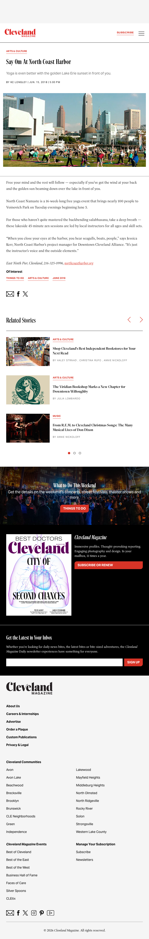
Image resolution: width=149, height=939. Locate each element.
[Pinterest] (42, 913)
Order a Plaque (17, 729)
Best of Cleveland (18, 852)
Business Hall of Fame (21, 875)
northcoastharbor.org (78, 263)
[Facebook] (18, 913)
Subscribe (125, 32)
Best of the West (18, 867)
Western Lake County (91, 832)
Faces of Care (16, 883)
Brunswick (13, 809)
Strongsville (84, 824)
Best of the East (17, 860)
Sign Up (133, 662)
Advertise (13, 722)
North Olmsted (86, 793)
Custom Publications (21, 737)
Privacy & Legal (17, 745)
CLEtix (11, 899)
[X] (25, 913)
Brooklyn (12, 801)
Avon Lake (13, 777)
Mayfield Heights (88, 777)
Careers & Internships (22, 714)
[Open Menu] (141, 34)
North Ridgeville (87, 801)
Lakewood (83, 770)
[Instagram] (33, 913)
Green (10, 824)
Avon (9, 770)
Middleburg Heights (90, 785)
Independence (16, 832)
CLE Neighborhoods (20, 816)
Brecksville (14, 793)
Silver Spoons (16, 891)
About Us (13, 706)
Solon (80, 816)
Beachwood (14, 785)
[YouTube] (50, 913)
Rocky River (84, 809)
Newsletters (84, 860)
